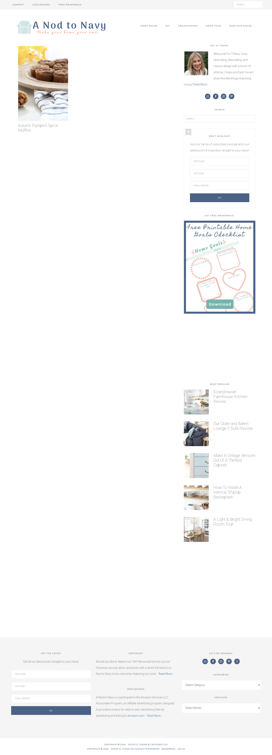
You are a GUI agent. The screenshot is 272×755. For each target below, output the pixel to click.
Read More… (201, 84)
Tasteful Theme (120, 749)
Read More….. (167, 673)
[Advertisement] (219, 349)
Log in (181, 749)
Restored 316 (160, 744)
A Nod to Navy (61, 27)
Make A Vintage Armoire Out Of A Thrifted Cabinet (234, 460)
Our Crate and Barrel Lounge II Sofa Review (233, 426)
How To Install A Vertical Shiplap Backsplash (227, 492)
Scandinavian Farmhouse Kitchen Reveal (230, 396)
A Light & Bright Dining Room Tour (232, 522)
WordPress (168, 749)
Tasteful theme (137, 744)
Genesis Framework (147, 749)
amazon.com (136, 715)
